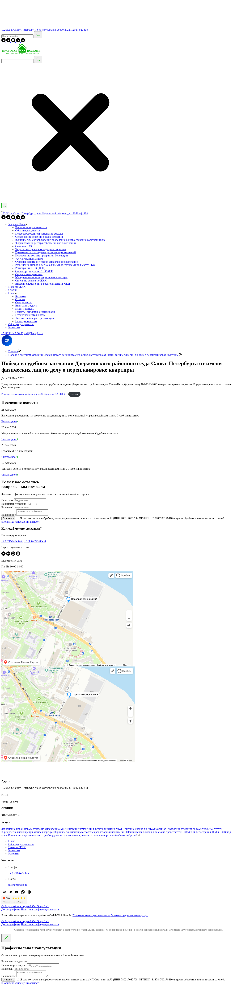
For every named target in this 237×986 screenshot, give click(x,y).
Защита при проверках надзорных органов (40, 249)
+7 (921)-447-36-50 (12, 333)
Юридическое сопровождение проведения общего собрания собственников (60, 239)
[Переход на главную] (22, 54)
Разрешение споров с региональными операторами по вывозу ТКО (55, 264)
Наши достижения (26, 321)
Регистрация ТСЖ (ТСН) (30, 268)
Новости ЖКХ (17, 286)
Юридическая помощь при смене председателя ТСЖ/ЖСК (160, 831)
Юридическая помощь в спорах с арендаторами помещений (89, 831)
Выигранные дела (26, 305)
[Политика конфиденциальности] (21, 521)
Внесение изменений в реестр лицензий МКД (42, 283)
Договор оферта (10, 909)
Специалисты (23, 302)
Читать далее (9, 421)
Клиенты (20, 296)
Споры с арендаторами (29, 274)
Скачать (74, 394)
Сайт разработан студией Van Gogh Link (25, 906)
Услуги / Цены (17, 224)
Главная (13, 351)
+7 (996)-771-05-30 (35, 541)
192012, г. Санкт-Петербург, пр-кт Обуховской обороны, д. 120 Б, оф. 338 (44, 29)
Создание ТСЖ (24, 246)
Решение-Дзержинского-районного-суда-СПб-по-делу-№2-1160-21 (34, 394)
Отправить (8, 518)
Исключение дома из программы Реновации (41, 255)
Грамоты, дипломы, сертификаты (35, 311)
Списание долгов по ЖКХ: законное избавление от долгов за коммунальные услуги (172, 828)
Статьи (12, 289)
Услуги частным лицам (29, 258)
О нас (11, 293)
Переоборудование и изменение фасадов (39, 233)
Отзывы (20, 299)
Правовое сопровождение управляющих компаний (45, 252)
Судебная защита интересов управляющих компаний (46, 261)
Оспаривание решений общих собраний (39, 236)
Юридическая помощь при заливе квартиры (41, 277)
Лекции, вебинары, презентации (34, 318)
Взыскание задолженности (31, 227)
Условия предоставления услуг (129, 915)
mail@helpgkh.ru (33, 333)
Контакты (14, 327)
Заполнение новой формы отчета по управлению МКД (34, 828)
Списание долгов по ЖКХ (31, 280)
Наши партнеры (24, 308)
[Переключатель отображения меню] (2, 211)
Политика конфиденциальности (40, 909)
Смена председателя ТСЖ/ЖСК (34, 271)
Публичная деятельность (30, 314)
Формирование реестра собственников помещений (45, 243)
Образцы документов (28, 230)
